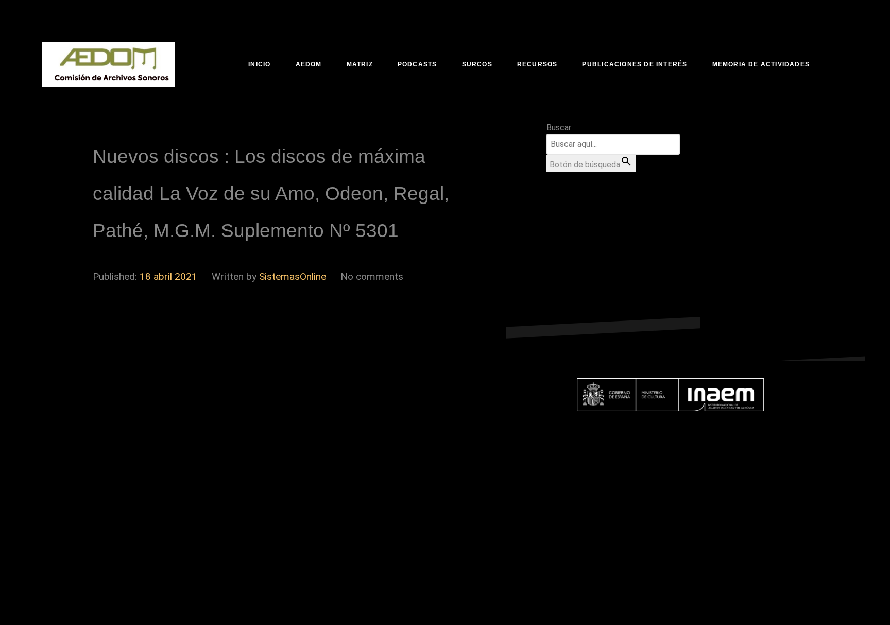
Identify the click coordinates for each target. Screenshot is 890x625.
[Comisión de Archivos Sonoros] (108, 64)
